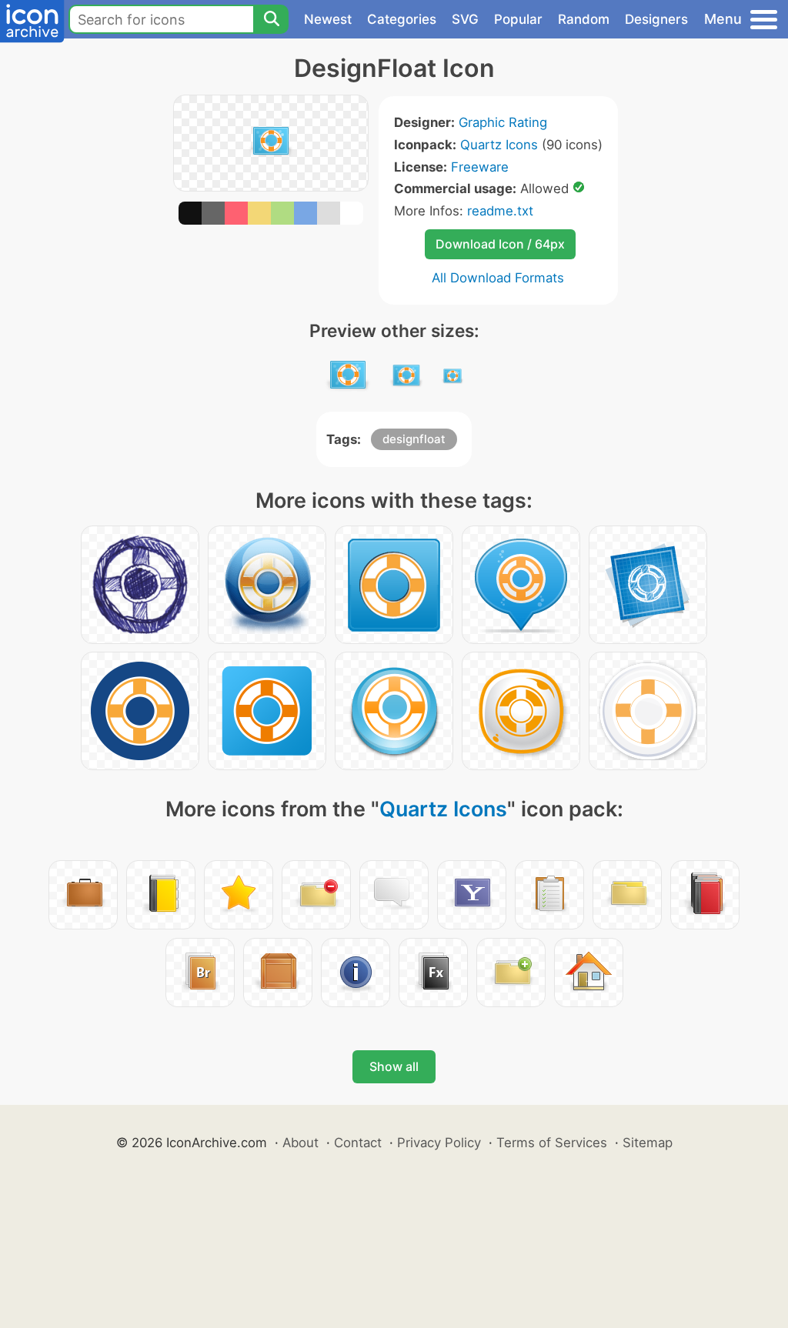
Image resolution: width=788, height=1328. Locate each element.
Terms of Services (551, 1142)
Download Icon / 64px (500, 244)
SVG (465, 19)
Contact (358, 1142)
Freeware (480, 167)
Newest (328, 19)
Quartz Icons (499, 144)
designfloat (414, 439)
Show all (394, 1066)
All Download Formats (498, 277)
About (300, 1142)
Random (583, 19)
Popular (518, 19)
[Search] (271, 19)
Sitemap (648, 1142)
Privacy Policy (439, 1142)
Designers (656, 19)
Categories (401, 19)
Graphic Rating (503, 122)
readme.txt (500, 211)
